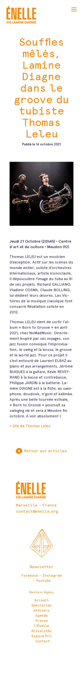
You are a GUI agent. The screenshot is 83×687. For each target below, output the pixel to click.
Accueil (41, 600)
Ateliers (41, 610)
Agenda (41, 615)
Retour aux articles (45, 450)
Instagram (52, 575)
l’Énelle (41, 626)
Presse (41, 621)
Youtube (43, 581)
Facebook (29, 575)
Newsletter (41, 566)
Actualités (41, 631)
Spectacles (41, 605)
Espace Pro (41, 636)
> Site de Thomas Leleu (30, 426)
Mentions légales (41, 592)
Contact (42, 641)
